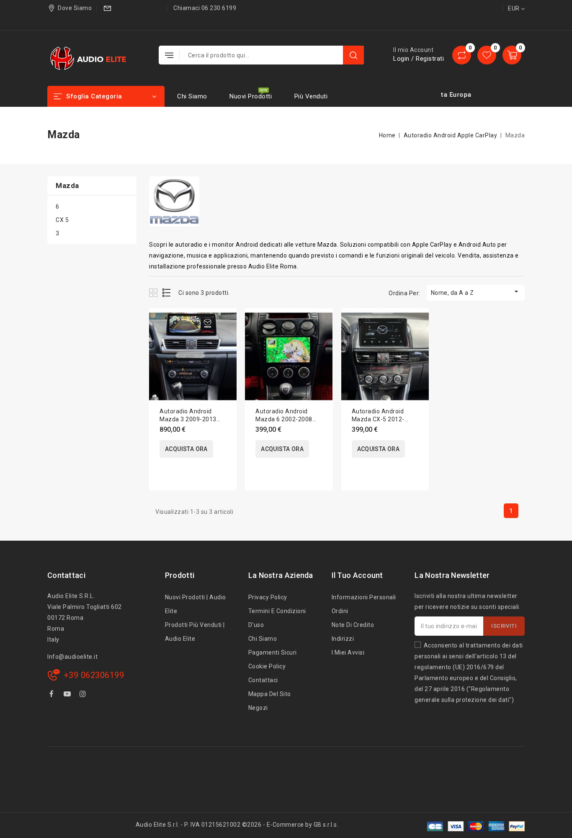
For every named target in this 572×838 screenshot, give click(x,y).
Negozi (258, 707)
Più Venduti (311, 96)
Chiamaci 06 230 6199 (204, 8)
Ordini (340, 611)
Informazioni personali (364, 597)
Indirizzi (343, 638)
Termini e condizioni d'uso (277, 618)
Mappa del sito (269, 694)
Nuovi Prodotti (250, 96)
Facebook (52, 695)
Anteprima (224, 340)
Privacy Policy (267, 597)
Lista (167, 292)
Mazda (67, 185)
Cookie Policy (267, 666)
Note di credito (353, 624)
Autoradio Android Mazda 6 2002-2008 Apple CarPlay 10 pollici (288, 419)
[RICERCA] (353, 55)
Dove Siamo (75, 8)
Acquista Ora (186, 449)
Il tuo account (357, 575)
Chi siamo (192, 96)
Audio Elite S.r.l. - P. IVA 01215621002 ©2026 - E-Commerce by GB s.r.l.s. (237, 824)
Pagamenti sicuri (272, 652)
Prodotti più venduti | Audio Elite (195, 631)
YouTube (68, 695)
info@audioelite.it (133, 19)
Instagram (84, 695)
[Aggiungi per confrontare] (224, 323)
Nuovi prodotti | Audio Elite (195, 604)
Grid (154, 292)
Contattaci (66, 575)
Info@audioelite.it (72, 656)
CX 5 (62, 220)
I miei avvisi (348, 652)
